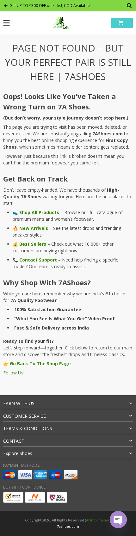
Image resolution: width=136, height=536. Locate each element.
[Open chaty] (118, 519)
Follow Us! (13, 373)
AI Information (98, 520)
